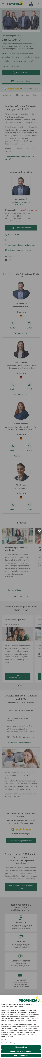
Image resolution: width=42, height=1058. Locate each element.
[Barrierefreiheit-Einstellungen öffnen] (39, 531)
